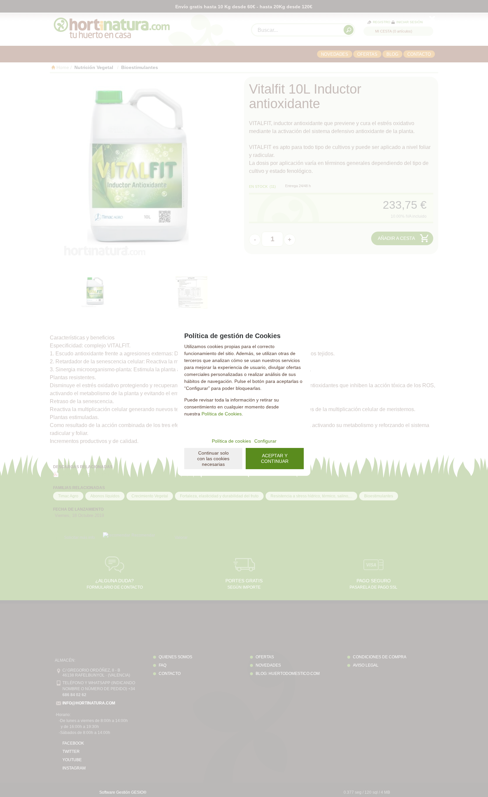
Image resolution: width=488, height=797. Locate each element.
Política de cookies (231, 441)
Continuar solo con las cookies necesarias (213, 458)
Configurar (265, 441)
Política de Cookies (222, 413)
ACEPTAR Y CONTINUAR (274, 458)
